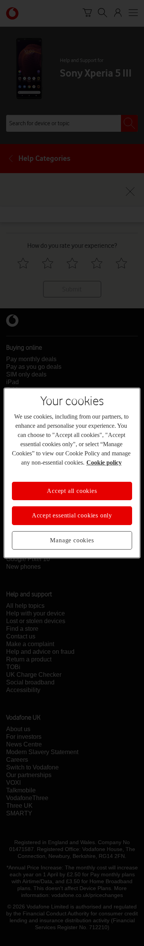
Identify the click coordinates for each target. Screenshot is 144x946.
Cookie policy (104, 462)
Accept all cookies (72, 491)
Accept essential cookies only (72, 515)
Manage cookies (72, 540)
